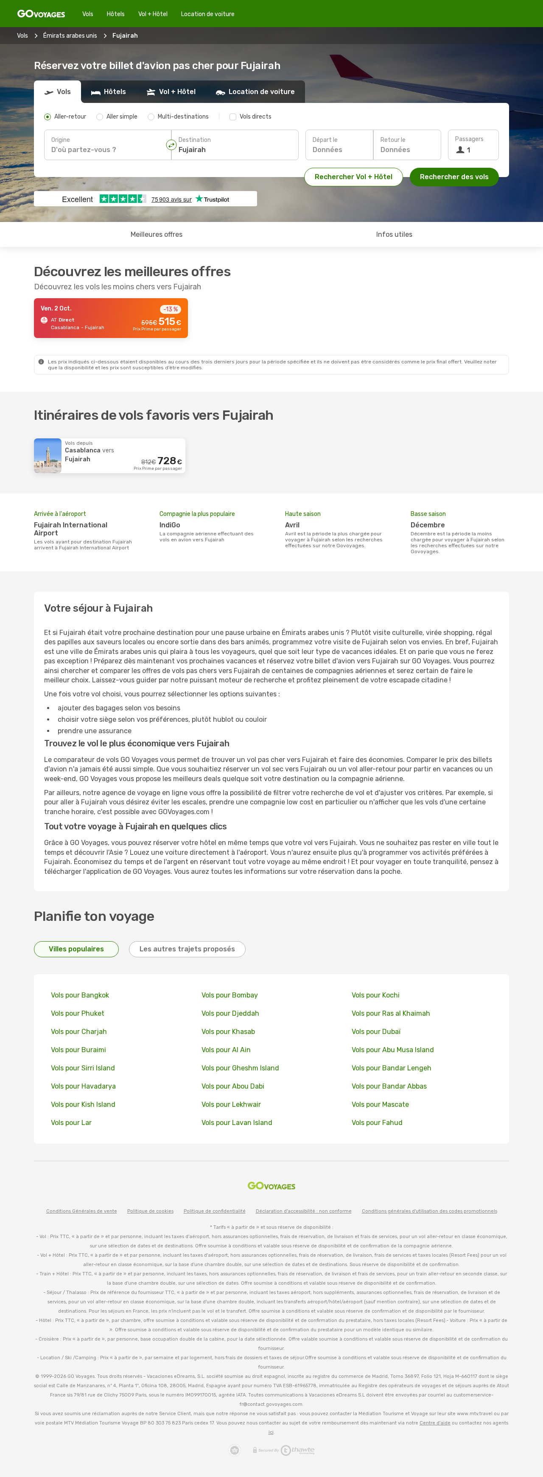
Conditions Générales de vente (81, 1211)
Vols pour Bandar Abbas (389, 1086)
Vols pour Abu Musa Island (393, 1050)
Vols (87, 14)
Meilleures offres (156, 234)
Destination (195, 140)
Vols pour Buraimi (78, 1050)
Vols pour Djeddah (230, 1013)
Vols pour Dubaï (376, 1032)
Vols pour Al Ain (226, 1050)
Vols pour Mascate (380, 1104)
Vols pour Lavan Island (237, 1123)
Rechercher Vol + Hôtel (353, 177)
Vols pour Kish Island (83, 1104)
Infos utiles (394, 234)
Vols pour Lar (71, 1123)
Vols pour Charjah (79, 1032)
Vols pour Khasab (228, 1032)
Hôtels (116, 14)
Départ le (325, 140)
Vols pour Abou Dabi (233, 1086)
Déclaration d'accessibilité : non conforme (304, 1211)
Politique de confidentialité (215, 1211)
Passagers (469, 139)
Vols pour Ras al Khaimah (391, 1013)
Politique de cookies (150, 1211)
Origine (60, 140)
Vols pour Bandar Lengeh (391, 1068)
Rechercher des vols (454, 177)
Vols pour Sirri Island (83, 1068)
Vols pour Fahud (377, 1123)
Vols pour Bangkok (80, 995)
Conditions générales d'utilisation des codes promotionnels (429, 1211)
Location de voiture (208, 14)
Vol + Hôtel (153, 14)
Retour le (393, 140)
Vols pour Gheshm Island (240, 1068)
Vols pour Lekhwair (231, 1104)
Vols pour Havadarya (83, 1086)
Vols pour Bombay (230, 995)
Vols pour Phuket (77, 1013)
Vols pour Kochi (376, 995)
